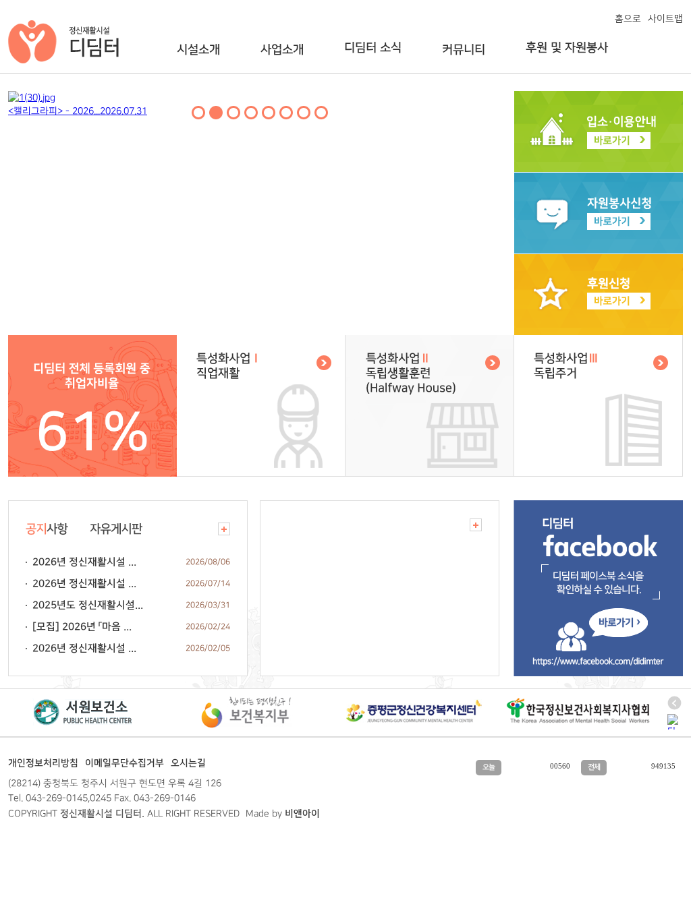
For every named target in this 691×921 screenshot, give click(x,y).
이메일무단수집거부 (124, 763)
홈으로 (628, 18)
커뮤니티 (463, 50)
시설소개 (198, 50)
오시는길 (188, 763)
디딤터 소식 (373, 48)
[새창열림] (82, 712)
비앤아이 (302, 813)
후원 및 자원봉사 (567, 48)
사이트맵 (665, 18)
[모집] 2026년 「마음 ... (82, 626)
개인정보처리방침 (43, 763)
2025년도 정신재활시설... (87, 605)
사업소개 (282, 50)
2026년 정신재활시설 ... (84, 562)
